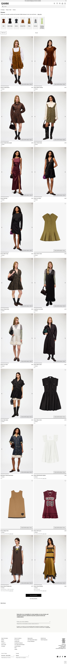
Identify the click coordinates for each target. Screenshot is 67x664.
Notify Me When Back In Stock (26, 84)
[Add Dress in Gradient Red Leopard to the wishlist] (32, 93)
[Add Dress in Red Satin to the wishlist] (32, 148)
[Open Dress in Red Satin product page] (17, 172)
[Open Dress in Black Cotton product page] (50, 338)
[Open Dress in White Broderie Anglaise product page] (50, 449)
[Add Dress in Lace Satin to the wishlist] (65, 148)
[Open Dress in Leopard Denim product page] (17, 61)
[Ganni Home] (5, 3)
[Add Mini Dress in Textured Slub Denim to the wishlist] (32, 425)
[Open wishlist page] (57, 4)
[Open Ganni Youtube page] (65, 656)
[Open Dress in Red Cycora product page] (50, 504)
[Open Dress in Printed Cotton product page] (17, 283)
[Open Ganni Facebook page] (62, 656)
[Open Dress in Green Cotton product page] (50, 227)
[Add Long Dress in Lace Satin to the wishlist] (65, 259)
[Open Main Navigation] (65, 3)
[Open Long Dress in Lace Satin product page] (50, 283)
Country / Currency (4, 653)
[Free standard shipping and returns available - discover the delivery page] (33, 1)
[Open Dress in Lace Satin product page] (50, 172)
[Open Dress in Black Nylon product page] (17, 394)
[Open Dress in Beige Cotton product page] (17, 504)
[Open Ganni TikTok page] (60, 656)
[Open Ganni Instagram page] (57, 656)
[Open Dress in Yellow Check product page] (50, 116)
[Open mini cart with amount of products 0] (62, 3)
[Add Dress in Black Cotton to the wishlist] (65, 315)
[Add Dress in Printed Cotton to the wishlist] (32, 259)
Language (17, 653)
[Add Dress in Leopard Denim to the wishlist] (32, 37)
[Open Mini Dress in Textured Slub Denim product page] (17, 449)
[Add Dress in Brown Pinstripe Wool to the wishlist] (32, 536)
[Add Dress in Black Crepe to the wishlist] (32, 204)
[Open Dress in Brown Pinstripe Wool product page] (17, 560)
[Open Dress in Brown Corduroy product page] (50, 61)
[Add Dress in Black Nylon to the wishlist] (32, 370)
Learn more (44, 478)
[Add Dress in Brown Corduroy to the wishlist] (65, 37)
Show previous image (2, 61)
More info (40, 14)
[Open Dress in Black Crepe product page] (17, 227)
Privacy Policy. (48, 627)
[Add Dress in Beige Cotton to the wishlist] (32, 481)
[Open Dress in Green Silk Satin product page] (50, 560)
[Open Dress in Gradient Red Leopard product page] (17, 116)
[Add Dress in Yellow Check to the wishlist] (65, 93)
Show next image (32, 61)
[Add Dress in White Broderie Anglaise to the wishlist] (65, 425)
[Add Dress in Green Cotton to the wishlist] (65, 204)
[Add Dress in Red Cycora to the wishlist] (65, 481)
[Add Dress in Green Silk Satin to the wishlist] (65, 536)
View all (36, 32)
